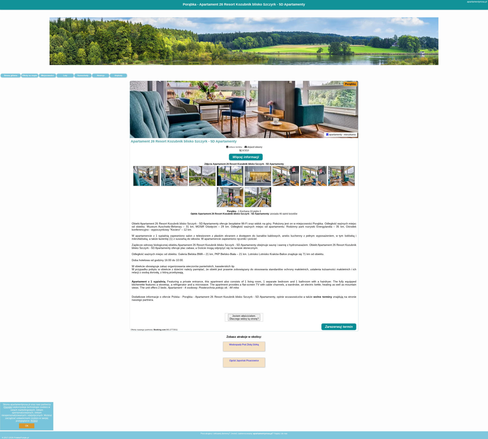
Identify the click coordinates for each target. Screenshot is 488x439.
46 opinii (283, 213)
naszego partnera (142, 299)
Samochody (82, 75)
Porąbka (350, 83)
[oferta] (327, 134)
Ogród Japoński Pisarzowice (244, 360)
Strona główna (10, 75)
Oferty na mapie (29, 75)
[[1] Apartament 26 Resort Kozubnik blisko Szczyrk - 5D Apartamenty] (244, 109)
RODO (34, 421)
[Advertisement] (244, 403)
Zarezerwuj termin (339, 327)
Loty (65, 75)
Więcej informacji (246, 157)
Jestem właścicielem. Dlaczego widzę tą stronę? (244, 317)
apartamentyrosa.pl (477, 1)
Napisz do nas (280, 433)
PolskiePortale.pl (21, 438)
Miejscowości (47, 75)
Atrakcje (101, 75)
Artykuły (118, 75)
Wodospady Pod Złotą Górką (244, 344)
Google (8, 407)
